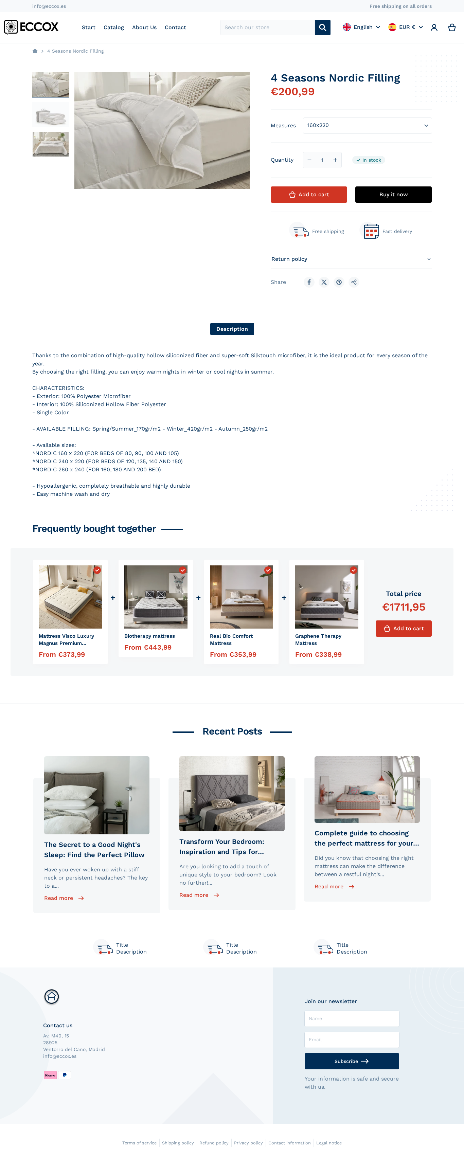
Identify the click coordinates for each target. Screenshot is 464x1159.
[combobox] (267, 27)
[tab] (232, 329)
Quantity (282, 160)
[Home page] (35, 51)
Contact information (289, 1142)
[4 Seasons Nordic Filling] (50, 84)
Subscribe (346, 1061)
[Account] (434, 27)
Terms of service (139, 1142)
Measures (283, 125)
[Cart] (452, 27)
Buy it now (393, 194)
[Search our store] (323, 27)
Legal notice (329, 1142)
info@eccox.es (49, 6)
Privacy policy (248, 1142)
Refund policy (214, 1142)
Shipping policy (178, 1142)
